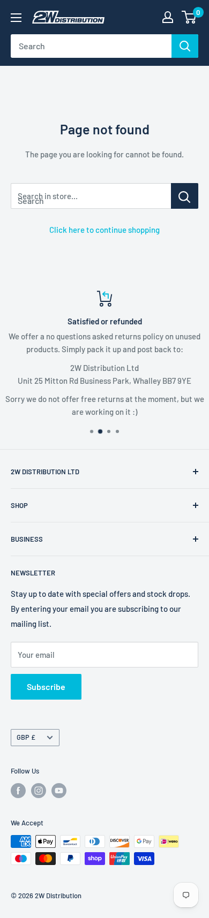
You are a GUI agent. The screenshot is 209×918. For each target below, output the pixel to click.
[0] (189, 17)
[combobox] (91, 46)
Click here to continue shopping (104, 229)
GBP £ (26, 737)
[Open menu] (16, 17)
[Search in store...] (184, 196)
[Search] (184, 46)
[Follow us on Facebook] (18, 790)
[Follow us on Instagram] (38, 790)
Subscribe (46, 686)
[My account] (167, 17)
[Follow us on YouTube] (58, 790)
